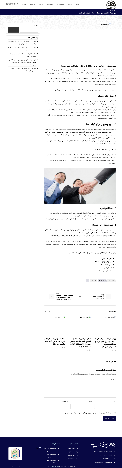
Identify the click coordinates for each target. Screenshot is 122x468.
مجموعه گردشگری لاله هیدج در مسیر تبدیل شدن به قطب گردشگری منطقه (23, 69)
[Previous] (49, 311)
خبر (87, 281)
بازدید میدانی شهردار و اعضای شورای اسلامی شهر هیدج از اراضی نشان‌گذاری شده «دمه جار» (22, 49)
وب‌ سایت (65, 401)
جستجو (36, 25)
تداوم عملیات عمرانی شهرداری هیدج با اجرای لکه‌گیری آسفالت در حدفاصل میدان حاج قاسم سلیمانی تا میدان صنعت (22, 62)
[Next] (45, 311)
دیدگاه (113, 380)
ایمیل (89, 401)
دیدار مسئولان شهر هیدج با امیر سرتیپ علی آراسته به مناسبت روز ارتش (22, 55)
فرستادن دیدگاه (109, 418)
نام (114, 401)
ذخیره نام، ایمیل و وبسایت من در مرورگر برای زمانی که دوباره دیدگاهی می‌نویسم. (89, 413)
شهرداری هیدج (55, 466)
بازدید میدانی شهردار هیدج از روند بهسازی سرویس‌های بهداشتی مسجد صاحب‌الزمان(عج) (22, 42)
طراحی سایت (17, 467)
